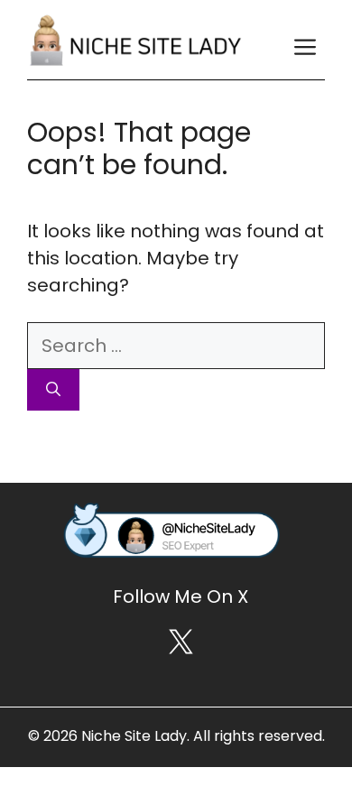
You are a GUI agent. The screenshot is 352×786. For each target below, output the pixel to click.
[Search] (53, 390)
